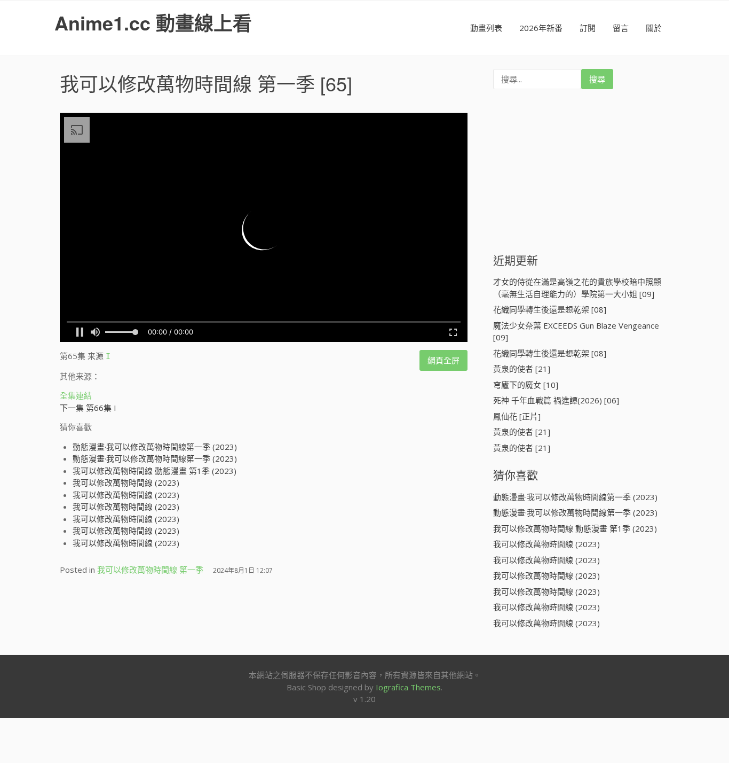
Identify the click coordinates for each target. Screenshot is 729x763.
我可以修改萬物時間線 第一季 (187, 83)
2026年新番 (540, 27)
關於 (654, 27)
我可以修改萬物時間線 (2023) (126, 482)
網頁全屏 (443, 360)
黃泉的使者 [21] (521, 368)
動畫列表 (486, 27)
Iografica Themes (408, 687)
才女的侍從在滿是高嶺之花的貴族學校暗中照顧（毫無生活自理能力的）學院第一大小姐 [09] (577, 287)
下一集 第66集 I (88, 407)
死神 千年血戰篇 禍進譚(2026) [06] (556, 400)
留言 (621, 27)
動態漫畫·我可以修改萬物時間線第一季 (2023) (155, 446)
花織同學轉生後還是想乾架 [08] (549, 309)
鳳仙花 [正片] (517, 416)
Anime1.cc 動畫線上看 (153, 22)
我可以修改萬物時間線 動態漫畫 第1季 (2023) (154, 470)
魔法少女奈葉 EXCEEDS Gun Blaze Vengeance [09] (576, 331)
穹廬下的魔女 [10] (525, 384)
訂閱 (588, 27)
